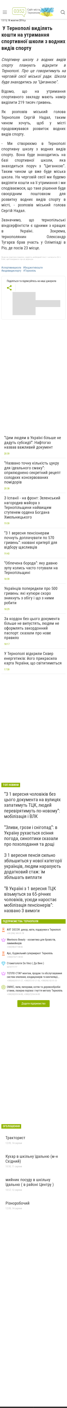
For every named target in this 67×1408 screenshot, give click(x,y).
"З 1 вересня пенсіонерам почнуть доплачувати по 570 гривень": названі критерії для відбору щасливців (30, 540)
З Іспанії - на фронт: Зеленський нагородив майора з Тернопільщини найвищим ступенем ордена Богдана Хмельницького (32, 507)
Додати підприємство (33, 1003)
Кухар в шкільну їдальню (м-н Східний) (31, 1159)
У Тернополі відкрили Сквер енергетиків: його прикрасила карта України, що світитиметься (33, 658)
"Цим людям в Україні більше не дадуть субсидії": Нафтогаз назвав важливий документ (32, 442)
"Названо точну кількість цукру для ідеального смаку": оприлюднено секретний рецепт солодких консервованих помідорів (32, 473)
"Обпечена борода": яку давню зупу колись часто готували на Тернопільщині (31, 568)
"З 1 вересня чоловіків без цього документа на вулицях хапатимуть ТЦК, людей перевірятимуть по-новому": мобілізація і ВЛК (32, 805)
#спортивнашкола (11, 267)
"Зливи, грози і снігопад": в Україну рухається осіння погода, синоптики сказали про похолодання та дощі (31, 836)
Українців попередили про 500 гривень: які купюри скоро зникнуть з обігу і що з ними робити (31, 595)
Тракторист (15, 1137)
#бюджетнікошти (33, 267)
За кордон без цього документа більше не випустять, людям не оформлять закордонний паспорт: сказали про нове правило (32, 628)
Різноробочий (17, 1203)
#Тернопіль (29, 270)
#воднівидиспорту (11, 270)
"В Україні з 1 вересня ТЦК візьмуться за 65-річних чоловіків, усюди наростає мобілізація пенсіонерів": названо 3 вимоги (30, 900)
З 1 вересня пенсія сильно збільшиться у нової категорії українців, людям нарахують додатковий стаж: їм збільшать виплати (33, 866)
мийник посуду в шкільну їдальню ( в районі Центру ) (29, 1182)
